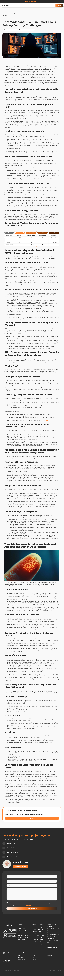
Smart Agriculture (22, 939)
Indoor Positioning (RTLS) (38, 939)
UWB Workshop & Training (39, 944)
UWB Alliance (21, 957)
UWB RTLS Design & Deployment (37, 932)
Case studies (51, 953)
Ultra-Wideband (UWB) (53, 928)
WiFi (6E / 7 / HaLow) (52, 940)
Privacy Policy (28, 905)
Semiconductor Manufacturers (21, 927)
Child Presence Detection (38, 941)
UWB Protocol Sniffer (37, 929)
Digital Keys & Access (37, 937)
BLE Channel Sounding (53, 934)
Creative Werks (21, 959)
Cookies (60, 970)
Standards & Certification (38, 935)
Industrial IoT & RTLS (23, 937)
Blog (33, 955)
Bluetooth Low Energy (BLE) (53, 931)
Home (4, 13)
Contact (49, 955)
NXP (48, 945)
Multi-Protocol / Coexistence (51, 937)
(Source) (46, 420)
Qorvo (48, 942)
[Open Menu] (52, 5)
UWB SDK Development (38, 927)
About (34, 959)
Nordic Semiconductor (53, 947)
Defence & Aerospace (23, 935)
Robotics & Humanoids (23, 933)
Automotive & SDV (22, 930)
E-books (34, 957)
